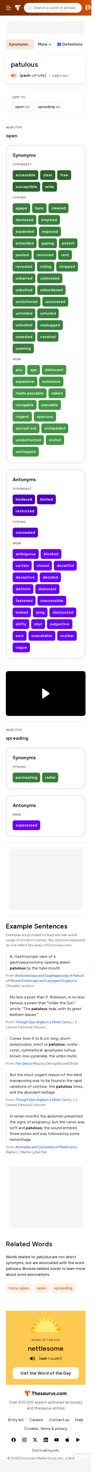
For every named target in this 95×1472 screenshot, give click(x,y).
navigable (25, 405)
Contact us (59, 1419)
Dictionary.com (88, 8)
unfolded (24, 313)
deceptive (25, 577)
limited (46, 499)
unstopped (26, 451)
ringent (22, 416)
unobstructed (28, 440)
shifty (21, 624)
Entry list (16, 1419)
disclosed (24, 219)
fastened (24, 600)
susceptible (26, 186)
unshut (55, 440)
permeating (26, 777)
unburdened (51, 290)
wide (49, 186)
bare (39, 208)
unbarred (24, 278)
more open (19, 1288)
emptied (49, 219)
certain (22, 565)
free (64, 175)
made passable (30, 393)
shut (38, 624)
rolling (45, 266)
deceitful (65, 565)
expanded (25, 231)
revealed (24, 266)
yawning (23, 348)
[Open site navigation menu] (9, 8)
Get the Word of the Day (45, 1373)
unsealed (24, 336)
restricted (25, 511)
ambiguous (26, 554)
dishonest (47, 589)
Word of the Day (45, 1340)
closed (43, 565)
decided (50, 577)
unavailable (41, 635)
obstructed (62, 612)
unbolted (24, 290)
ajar (33, 369)
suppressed (26, 825)
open (41, 1288)
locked (22, 612)
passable (49, 405)
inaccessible (51, 600)
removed (45, 255)
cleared (58, 208)
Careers (36, 1419)
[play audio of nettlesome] (33, 1358)
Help (79, 1419)
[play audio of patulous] (14, 75)
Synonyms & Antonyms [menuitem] (21, 44)
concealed (25, 532)
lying (40, 612)
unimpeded (54, 428)
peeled (22, 255)
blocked (51, 554)
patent (68, 243)
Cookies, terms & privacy (45, 1428)
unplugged (50, 325)
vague (21, 647)
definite (23, 589)
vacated (48, 336)
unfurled (48, 313)
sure (20, 635)
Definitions (72, 44)
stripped (67, 266)
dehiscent (54, 369)
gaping (47, 243)
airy (19, 369)
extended (25, 243)
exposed (50, 231)
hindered (24, 499)
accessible (25, 175)
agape (21, 208)
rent (65, 255)
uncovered (55, 301)
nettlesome (46, 1348)
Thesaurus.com (17, 8)
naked (57, 393)
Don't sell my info (45, 1450)
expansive (25, 381)
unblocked (49, 278)
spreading (63, 1288)
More (43, 44)
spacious (45, 416)
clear (47, 175)
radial (50, 777)
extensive (51, 381)
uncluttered (27, 301)
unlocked (24, 325)
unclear (67, 635)
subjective (59, 624)
